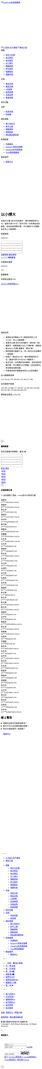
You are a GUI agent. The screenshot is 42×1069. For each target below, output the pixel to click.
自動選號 (4, 255)
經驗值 (10, 974)
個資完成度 (12, 980)
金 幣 (10, 971)
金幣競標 (9, 92)
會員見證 (9, 112)
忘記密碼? (29, 1047)
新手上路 (9, 126)
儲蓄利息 (9, 74)
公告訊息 (10, 997)
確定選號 (12, 255)
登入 (6, 1057)
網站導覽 (9, 921)
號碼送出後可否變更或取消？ (15, 723)
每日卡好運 (10, 55)
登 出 (9, 985)
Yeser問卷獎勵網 (12, 152)
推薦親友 (9, 72)
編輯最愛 (11, 257)
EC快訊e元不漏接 (13, 858)
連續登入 (11, 983)
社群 (7, 913)
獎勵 (7, 865)
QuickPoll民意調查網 (14, 150)
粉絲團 (8, 114)
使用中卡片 (10, 977)
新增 (3, 468)
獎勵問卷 (9, 66)
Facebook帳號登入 (16, 1057)
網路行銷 (18, 1013)
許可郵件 (9, 69)
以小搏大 (9, 63)
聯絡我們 (9, 952)
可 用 (10, 966)
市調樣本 (9, 144)
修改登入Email (23, 1060)
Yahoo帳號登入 (10, 1060)
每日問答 (9, 58)
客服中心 (9, 162)
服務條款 (9, 132)
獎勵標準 (9, 129)
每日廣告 (9, 61)
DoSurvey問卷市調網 (14, 147)
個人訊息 (10, 994)
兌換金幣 (9, 95)
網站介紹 (9, 861)
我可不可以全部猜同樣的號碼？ (16, 726)
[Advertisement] (21, 25)
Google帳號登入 (30, 1057)
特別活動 (9, 910)
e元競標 (9, 89)
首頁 (3, 1013)
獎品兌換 (9, 87)
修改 (4, 471)
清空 (7, 468)
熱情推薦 (9, 938)
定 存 (10, 969)
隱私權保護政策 (12, 135)
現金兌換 (9, 84)
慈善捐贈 (9, 98)
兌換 (7, 890)
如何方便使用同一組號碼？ (14, 729)
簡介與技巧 (10, 124)
